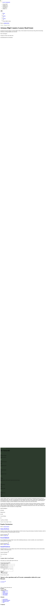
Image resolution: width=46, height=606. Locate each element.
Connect (2, 590)
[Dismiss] (5, 590)
